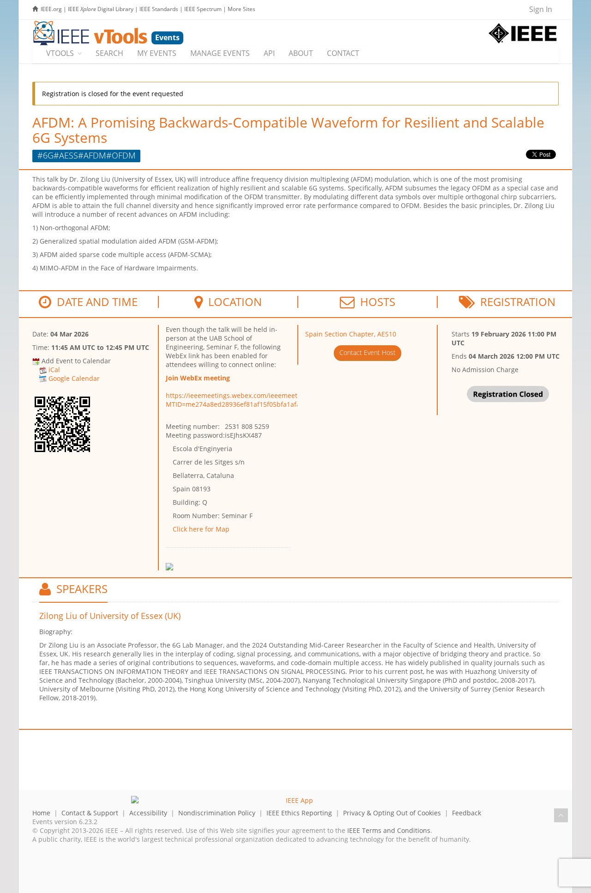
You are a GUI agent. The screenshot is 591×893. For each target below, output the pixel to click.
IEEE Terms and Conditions (388, 830)
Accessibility (148, 812)
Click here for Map (201, 529)
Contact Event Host (367, 352)
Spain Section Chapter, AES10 (350, 334)
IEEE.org (51, 9)
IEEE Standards (158, 9)
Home (41, 812)
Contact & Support (89, 812)
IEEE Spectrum (203, 9)
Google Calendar (74, 378)
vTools (60, 53)
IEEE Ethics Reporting (299, 812)
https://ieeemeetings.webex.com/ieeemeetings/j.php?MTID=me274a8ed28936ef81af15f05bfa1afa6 (249, 400)
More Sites (241, 9)
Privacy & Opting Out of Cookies (392, 812)
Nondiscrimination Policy (216, 812)
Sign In (540, 9)
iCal (54, 369)
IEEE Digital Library (100, 9)
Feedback (466, 812)
